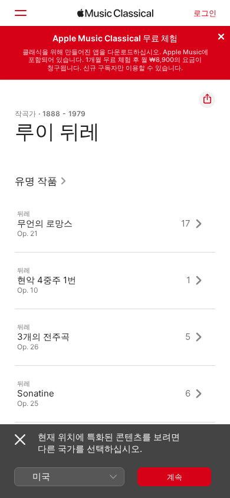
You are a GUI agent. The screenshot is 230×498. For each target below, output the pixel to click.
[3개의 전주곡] (115, 337)
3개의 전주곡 (43, 336)
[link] (41, 181)
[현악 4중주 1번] (115, 280)
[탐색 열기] (20, 13)
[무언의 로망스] (115, 223)
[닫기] (221, 35)
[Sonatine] (115, 393)
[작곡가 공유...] (207, 99)
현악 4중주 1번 (46, 280)
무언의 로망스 (45, 223)
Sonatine (35, 393)
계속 (174, 476)
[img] (115, 13)
